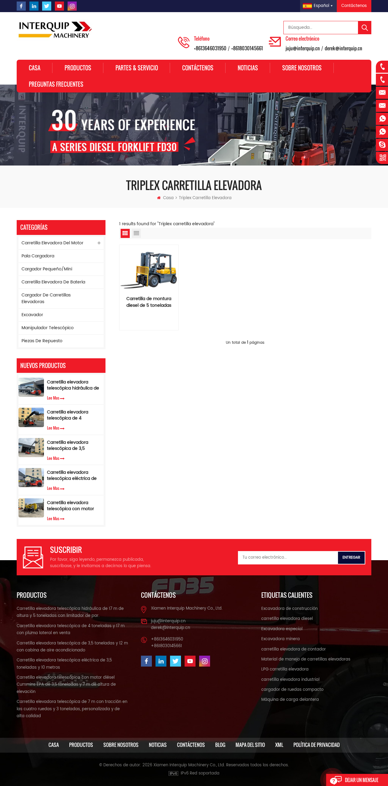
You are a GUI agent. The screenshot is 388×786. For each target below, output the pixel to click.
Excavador (32, 314)
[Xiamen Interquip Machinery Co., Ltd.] (56, 30)
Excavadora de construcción (289, 609)
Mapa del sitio (250, 744)
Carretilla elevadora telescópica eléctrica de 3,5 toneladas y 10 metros (73, 476)
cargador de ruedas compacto (292, 690)
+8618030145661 (247, 48)
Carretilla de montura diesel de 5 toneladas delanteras (148, 302)
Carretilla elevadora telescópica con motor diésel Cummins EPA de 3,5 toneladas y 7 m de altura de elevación (71, 506)
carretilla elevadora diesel (287, 619)
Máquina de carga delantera (290, 700)
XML (279, 744)
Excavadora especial (282, 629)
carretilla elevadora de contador (293, 649)
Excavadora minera (280, 639)
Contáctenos (354, 6)
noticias (158, 744)
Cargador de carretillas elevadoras (46, 298)
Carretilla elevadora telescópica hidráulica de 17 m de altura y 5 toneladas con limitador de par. (73, 385)
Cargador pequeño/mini (47, 269)
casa (53, 744)
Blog (220, 744)
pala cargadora (38, 256)
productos (81, 744)
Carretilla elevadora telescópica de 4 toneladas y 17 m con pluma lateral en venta (71, 415)
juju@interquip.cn (303, 48)
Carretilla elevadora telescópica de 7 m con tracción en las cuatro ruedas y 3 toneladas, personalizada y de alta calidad (72, 709)
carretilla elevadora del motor (52, 242)
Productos (78, 68)
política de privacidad (316, 744)
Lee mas (53, 398)
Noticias (248, 68)
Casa (34, 68)
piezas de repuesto (42, 340)
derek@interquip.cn (343, 48)
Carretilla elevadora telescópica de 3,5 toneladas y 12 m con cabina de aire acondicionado (69, 446)
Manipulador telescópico (48, 327)
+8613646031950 (210, 48)
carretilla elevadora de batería (53, 282)
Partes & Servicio (136, 68)
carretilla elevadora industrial (290, 680)
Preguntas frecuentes (56, 84)
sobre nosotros (302, 68)
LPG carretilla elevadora (285, 669)
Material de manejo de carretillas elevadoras (305, 659)
